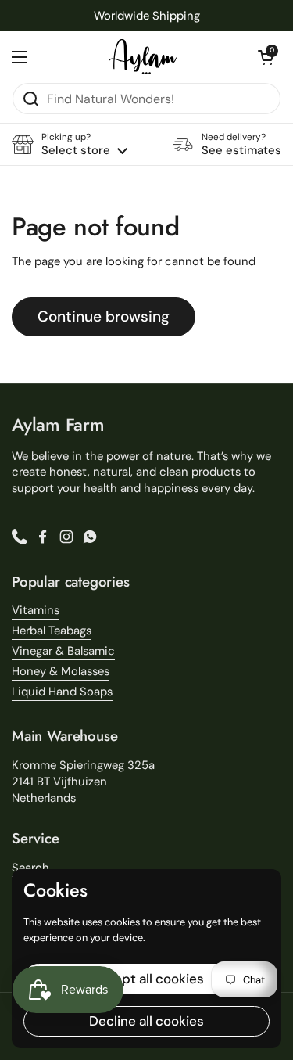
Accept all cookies (146, 978)
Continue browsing (104, 316)
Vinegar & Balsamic (63, 651)
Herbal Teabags (51, 630)
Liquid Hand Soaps (62, 691)
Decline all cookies (146, 1020)
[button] (265, 57)
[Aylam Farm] (143, 56)
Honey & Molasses (60, 671)
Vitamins (35, 610)
